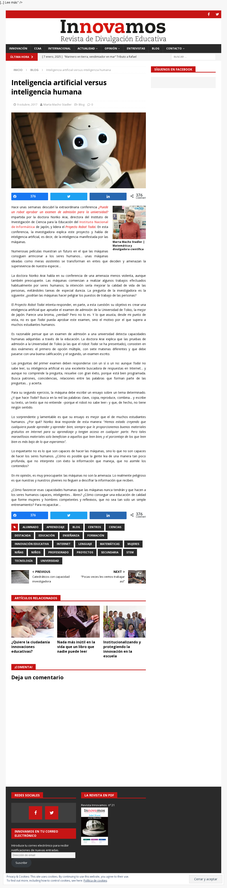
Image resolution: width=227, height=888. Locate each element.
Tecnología (24, 561)
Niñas (19, 552)
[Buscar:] (193, 56)
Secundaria (109, 552)
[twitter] (217, 14)
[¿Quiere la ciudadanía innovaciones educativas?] (32, 622)
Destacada (23, 535)
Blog (155, 48)
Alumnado (31, 527)
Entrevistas (136, 48)
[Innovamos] (113, 41)
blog (76, 527)
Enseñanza (71, 535)
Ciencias (115, 527)
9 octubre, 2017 (27, 104)
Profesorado (58, 552)
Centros (94, 527)
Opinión (111, 48)
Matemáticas (109, 544)
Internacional (59, 48)
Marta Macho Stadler (57, 104)
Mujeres (133, 544)
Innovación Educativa (32, 544)
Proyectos (85, 552)
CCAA (37, 48)
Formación (95, 535)
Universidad (50, 561)
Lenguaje (85, 544)
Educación (47, 535)
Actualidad (86, 48)
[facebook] (209, 14)
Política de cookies (95, 880)
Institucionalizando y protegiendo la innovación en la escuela (122, 649)
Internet (63, 544)
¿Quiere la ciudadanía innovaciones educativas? (30, 647)
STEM (130, 552)
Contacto (174, 48)
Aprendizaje (56, 527)
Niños (35, 552)
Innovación (18, 48)
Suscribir (21, 863)
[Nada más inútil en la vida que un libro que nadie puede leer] (78, 622)
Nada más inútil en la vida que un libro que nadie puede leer (76, 647)
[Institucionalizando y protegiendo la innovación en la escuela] (124, 622)
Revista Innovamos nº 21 (98, 805)
